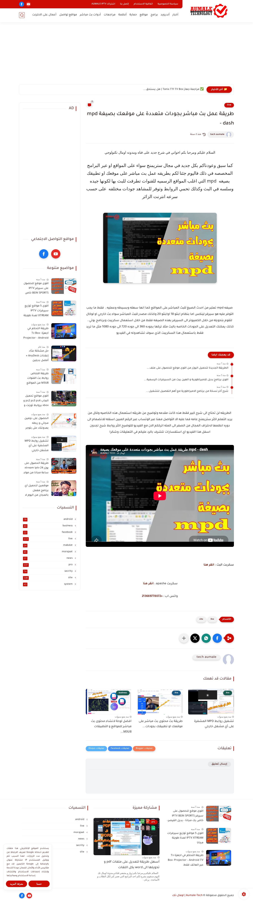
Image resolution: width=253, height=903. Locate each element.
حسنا (39, 883)
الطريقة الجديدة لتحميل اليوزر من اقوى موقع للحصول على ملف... (187, 368)
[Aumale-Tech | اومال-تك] (208, 11)
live (229, 105)
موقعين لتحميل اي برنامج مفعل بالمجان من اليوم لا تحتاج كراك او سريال (36, 491)
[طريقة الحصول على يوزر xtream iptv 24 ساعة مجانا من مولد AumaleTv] (63, 466)
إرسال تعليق (219, 764)
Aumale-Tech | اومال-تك (187, 895)
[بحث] (22, 15)
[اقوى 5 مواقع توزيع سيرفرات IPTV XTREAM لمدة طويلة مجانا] (63, 308)
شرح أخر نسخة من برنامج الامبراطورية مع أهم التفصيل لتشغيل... (187, 391)
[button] (217, 638)
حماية (133, 14)
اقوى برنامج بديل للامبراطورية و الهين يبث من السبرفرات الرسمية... (186, 379)
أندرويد (165, 14)
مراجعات (110, 14)
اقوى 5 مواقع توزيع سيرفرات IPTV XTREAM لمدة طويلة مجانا (36, 311)
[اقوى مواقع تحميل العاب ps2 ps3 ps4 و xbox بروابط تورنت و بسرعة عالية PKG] (63, 398)
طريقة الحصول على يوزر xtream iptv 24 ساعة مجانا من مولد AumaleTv (36, 469)
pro (48, 564)
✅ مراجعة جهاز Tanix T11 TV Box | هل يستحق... (173, 89)
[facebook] (21, 4)
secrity (48, 571)
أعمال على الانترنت (44, 14)
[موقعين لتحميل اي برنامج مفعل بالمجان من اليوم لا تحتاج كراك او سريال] (63, 488)
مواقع (144, 14)
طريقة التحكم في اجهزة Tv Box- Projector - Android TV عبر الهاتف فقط (36, 334)
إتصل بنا (124, 4)
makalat (48, 545)
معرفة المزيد (16, 883)
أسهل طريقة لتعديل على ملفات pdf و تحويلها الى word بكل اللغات (131, 864)
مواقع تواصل (68, 14)
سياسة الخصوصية (168, 4)
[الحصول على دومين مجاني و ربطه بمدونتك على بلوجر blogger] (63, 421)
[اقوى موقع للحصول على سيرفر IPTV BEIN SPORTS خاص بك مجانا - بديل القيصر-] (63, 286)
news (48, 558)
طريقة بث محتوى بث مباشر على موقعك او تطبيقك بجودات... (161, 724)
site (201, 619)
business (48, 525)
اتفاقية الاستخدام (143, 4)
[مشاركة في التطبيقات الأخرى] (184, 638)
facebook (48, 532)
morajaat (48, 551)
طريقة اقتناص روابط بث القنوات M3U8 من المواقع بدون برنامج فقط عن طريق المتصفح (37, 379)
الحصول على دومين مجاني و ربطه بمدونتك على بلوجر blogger (36, 424)
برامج (154, 14)
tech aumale (217, 134)
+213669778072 (152, 596)
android (48, 519)
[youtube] (28, 4)
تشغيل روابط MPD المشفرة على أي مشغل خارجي (214, 724)
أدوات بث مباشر (90, 14)
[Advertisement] (126, 56)
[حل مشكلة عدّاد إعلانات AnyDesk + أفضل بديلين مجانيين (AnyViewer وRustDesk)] (63, 353)
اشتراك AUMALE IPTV (103, 4)
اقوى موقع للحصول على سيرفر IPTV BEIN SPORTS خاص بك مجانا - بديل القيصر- (36, 289)
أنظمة (122, 14)
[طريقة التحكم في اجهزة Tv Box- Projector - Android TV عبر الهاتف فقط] (63, 331)
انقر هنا (209, 565)
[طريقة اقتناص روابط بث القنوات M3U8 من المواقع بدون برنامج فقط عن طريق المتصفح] (63, 376)
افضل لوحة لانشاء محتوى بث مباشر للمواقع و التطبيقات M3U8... (111, 727)
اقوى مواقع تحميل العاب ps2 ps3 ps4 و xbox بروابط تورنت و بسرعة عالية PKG (36, 401)
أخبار (175, 14)
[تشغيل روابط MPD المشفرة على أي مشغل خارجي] (63, 443)
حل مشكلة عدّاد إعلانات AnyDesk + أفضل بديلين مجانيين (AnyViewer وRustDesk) (36, 356)
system (48, 584)
